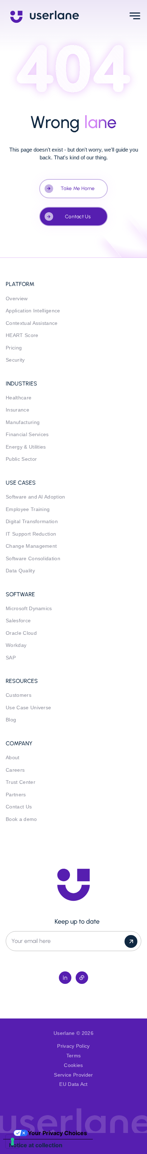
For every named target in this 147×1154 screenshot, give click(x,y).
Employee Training (28, 509)
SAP (11, 657)
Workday (16, 645)
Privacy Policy (73, 1046)
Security (15, 360)
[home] (44, 16)
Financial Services (27, 434)
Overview (17, 298)
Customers (18, 695)
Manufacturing (23, 422)
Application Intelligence (33, 310)
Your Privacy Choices (57, 1133)
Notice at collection (35, 1145)
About (13, 757)
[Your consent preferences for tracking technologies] (12, 1141)
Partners (16, 794)
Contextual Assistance (32, 323)
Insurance (17, 410)
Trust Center (20, 782)
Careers (15, 770)
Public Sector (21, 459)
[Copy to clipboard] (82, 977)
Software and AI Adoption (35, 497)
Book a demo (21, 819)
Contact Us (78, 217)
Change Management (31, 546)
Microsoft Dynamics (29, 608)
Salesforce (18, 620)
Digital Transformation (32, 521)
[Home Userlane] (73, 885)
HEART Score (22, 335)
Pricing (14, 348)
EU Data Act (73, 1084)
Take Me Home (78, 188)
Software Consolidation (33, 558)
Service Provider (73, 1075)
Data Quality (20, 570)
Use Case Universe (28, 707)
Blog (11, 719)
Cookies (73, 1065)
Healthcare (18, 397)
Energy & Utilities (26, 447)
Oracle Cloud (21, 633)
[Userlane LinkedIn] (65, 977)
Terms (73, 1055)
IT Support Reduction (31, 534)
